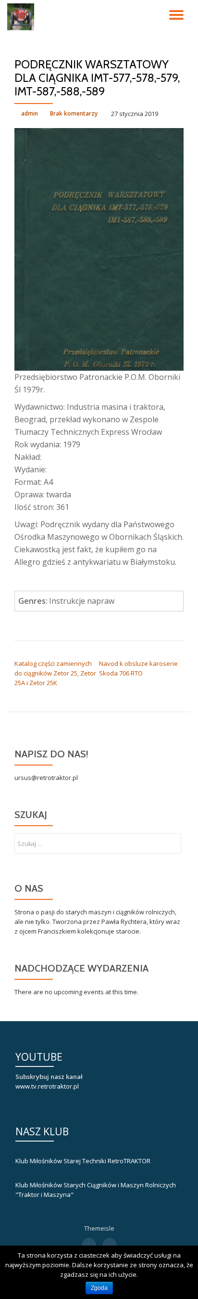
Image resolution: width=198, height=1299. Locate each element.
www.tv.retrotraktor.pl (47, 1086)
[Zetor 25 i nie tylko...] (22, 17)
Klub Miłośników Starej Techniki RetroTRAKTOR (82, 1160)
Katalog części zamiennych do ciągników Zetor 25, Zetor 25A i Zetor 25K (55, 673)
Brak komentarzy (74, 113)
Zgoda (99, 1288)
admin (29, 113)
